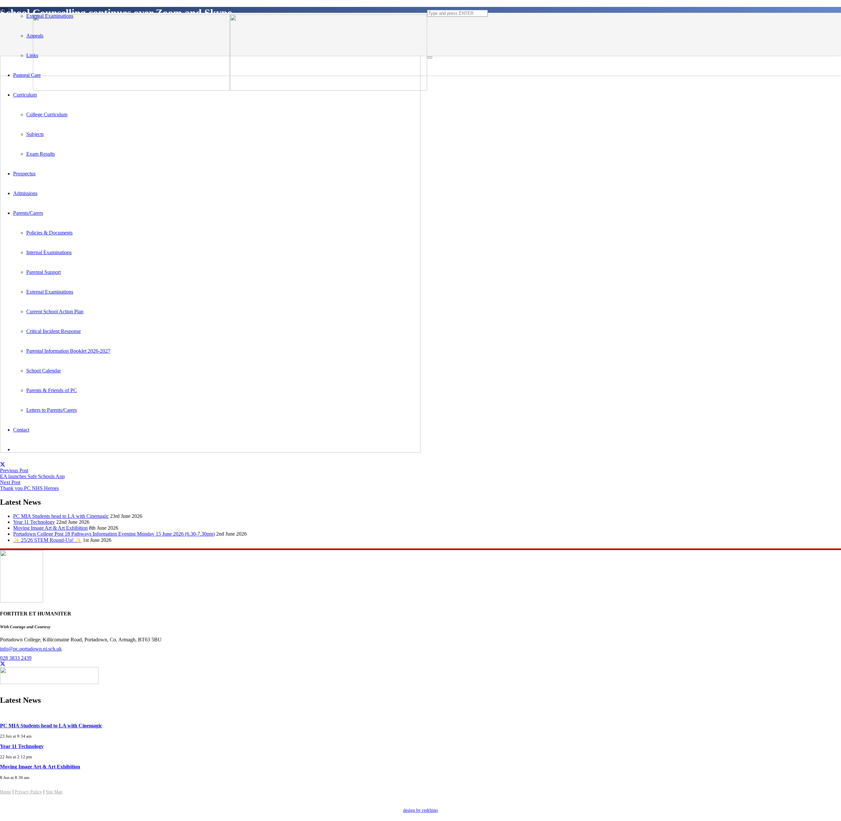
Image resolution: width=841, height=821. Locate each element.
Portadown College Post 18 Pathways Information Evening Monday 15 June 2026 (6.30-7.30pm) (114, 534)
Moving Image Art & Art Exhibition (50, 528)
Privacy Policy (28, 791)
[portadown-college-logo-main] (230, 89)
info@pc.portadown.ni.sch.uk (31, 649)
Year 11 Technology (34, 522)
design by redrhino (420, 810)
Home (5, 791)
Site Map (54, 791)
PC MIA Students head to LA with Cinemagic (61, 516)
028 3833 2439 (16, 658)
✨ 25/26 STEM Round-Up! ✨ (47, 540)
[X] (2, 664)
